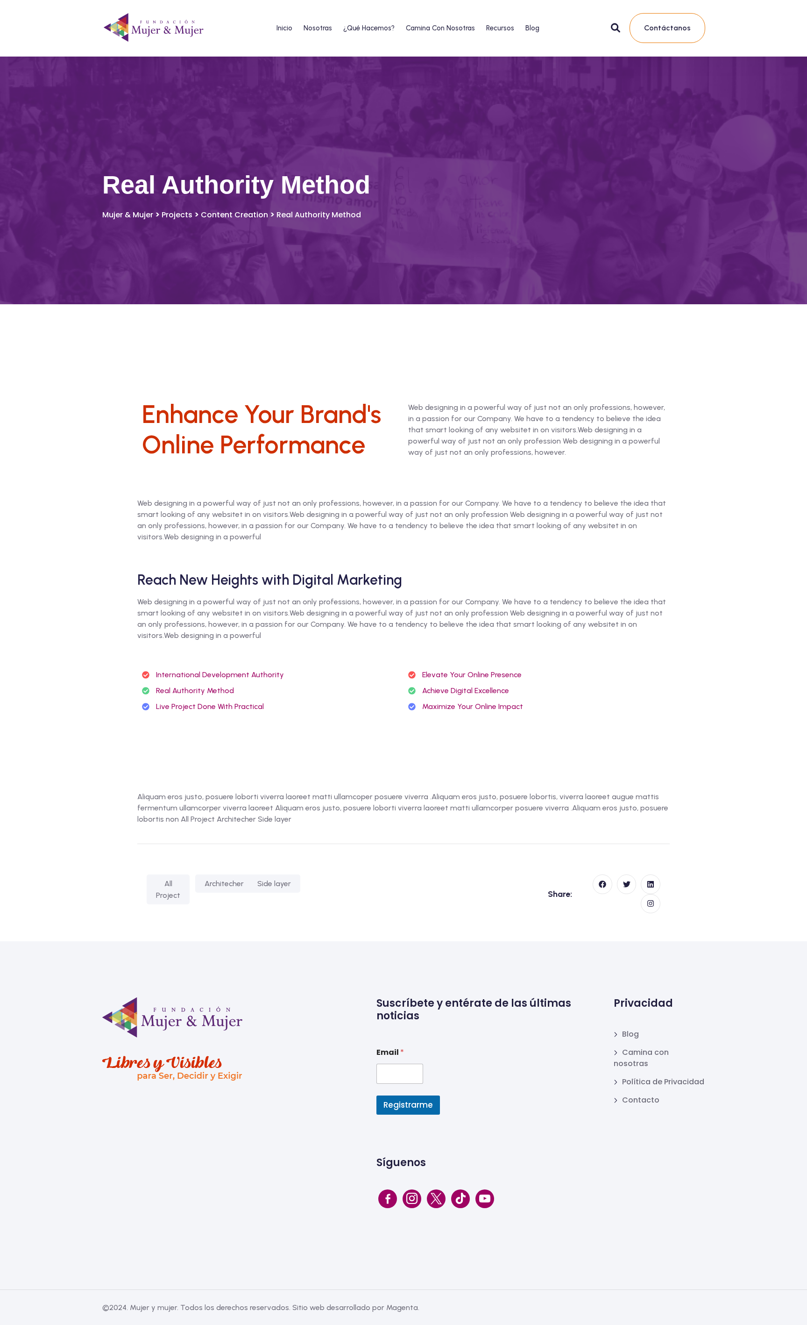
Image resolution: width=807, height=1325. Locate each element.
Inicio (284, 28)
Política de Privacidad (663, 1081)
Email (390, 1052)
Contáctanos (667, 27)
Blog (532, 28)
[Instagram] (412, 1198)
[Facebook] (387, 1198)
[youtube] (484, 1198)
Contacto (640, 1100)
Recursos (500, 28)
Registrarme (408, 1104)
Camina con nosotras (440, 28)
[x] (436, 1198)
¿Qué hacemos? (369, 28)
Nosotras (318, 28)
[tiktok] (460, 1198)
